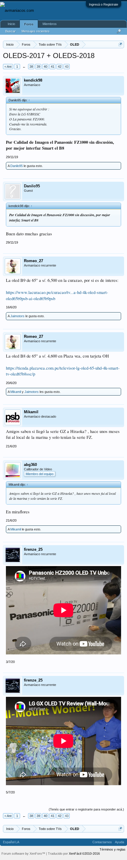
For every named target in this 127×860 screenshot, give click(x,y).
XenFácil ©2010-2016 (84, 853)
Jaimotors (17, 316)
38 (31, 66)
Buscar (10, 31)
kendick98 (33, 80)
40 (45, 66)
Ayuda (119, 842)
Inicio (11, 24)
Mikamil (15, 391)
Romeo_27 (33, 261)
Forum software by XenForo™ (23, 853)
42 (59, 66)
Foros (28, 24)
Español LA (11, 842)
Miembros (50, 24)
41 (52, 66)
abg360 (30, 464)
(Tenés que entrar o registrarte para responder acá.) (86, 809)
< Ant (8, 66)
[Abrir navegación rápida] (120, 44)
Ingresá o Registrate (103, 4)
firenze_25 (33, 549)
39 (38, 66)
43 (67, 66)
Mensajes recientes (36, 31)
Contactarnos (102, 842)
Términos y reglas (113, 849)
